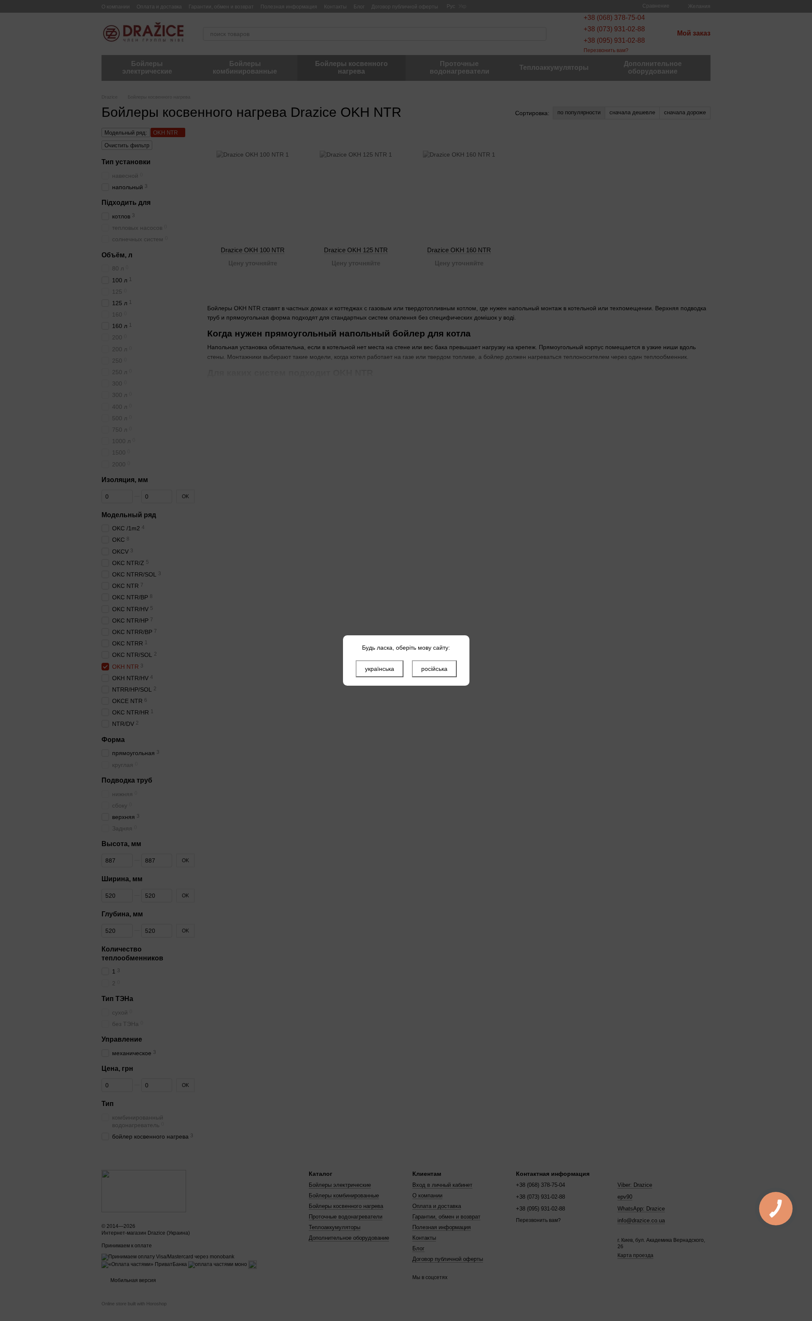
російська (434, 668)
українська (379, 668)
